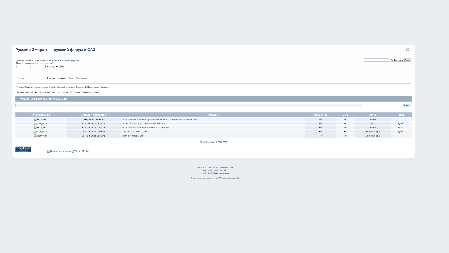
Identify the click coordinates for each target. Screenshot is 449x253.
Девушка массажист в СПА (135, 131)
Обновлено (99, 114)
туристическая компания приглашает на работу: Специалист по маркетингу (160, 119)
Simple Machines (226, 167)
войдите (55, 60)
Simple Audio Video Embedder (215, 170)
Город (401, 114)
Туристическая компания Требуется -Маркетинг (145, 127)
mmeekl (373, 119)
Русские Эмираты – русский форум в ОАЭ (55, 49)
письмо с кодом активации (40, 63)
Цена (345, 114)
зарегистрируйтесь (72, 60)
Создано (86, 114)
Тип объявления (40, 114)
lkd (372, 123)
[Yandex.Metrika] (80, 151)
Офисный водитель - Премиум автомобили (143, 123)
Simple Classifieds (207, 142)
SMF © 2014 (213, 167)
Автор (372, 114)
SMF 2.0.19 (201, 167)
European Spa (373, 131)
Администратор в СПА (133, 136)
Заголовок (213, 114)
